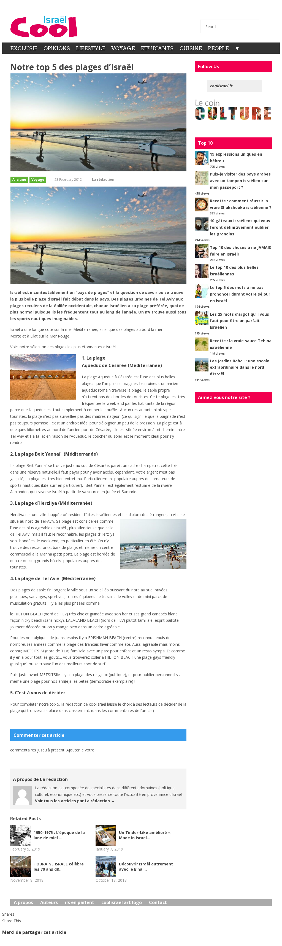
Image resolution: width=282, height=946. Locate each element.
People (218, 48)
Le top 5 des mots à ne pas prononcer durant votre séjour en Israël (240, 294)
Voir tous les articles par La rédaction (75, 800)
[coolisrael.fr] (44, 27)
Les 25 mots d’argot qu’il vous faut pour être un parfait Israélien (239, 321)
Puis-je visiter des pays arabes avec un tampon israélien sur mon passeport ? (240, 180)
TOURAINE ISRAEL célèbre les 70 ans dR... (59, 866)
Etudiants (157, 48)
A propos (23, 902)
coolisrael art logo (121, 902)
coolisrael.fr (221, 85)
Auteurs (49, 902)
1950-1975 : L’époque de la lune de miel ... (59, 835)
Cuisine (191, 48)
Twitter (221, 11)
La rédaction (103, 179)
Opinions (57, 48)
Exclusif (23, 48)
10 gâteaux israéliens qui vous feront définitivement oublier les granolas (240, 227)
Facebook (236, 11)
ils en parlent (79, 902)
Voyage (123, 48)
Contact (206, 11)
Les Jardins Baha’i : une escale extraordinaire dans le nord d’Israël (239, 367)
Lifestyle (90, 48)
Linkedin (250, 11)
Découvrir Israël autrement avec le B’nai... (146, 866)
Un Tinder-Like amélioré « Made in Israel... (144, 835)
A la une (19, 179)
